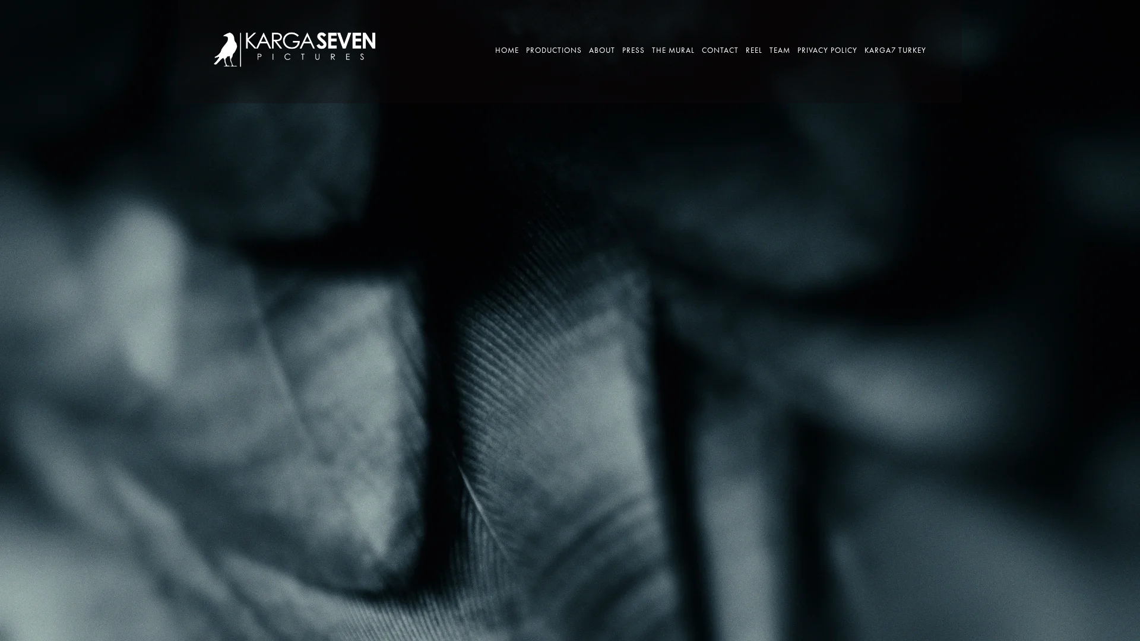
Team (780, 50)
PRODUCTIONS (554, 50)
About (602, 50)
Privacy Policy (827, 50)
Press (633, 50)
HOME (507, 50)
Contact (720, 50)
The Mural (673, 50)
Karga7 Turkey (895, 50)
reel (754, 50)
